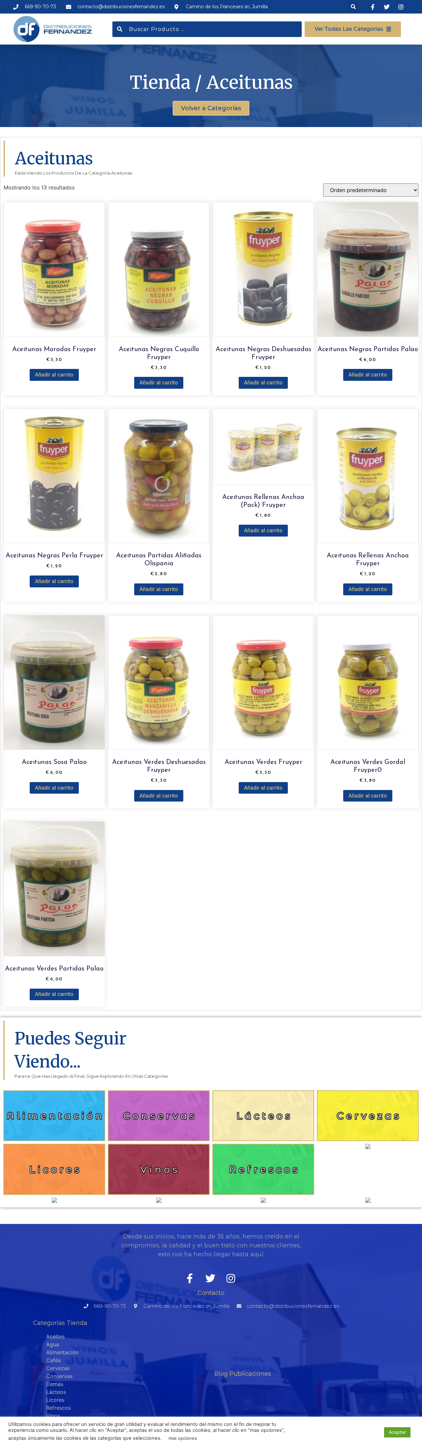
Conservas (59, 1376)
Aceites (55, 1336)
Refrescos (58, 1407)
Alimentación (62, 1352)
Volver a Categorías (211, 108)
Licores (55, 1400)
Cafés (53, 1360)
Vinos (53, 1415)
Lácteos (56, 1392)
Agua (52, 1344)
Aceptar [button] (397, 1432)
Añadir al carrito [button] (54, 375)
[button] (353, 7)
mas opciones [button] (182, 1438)
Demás (54, 1384)
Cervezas (58, 1368)
